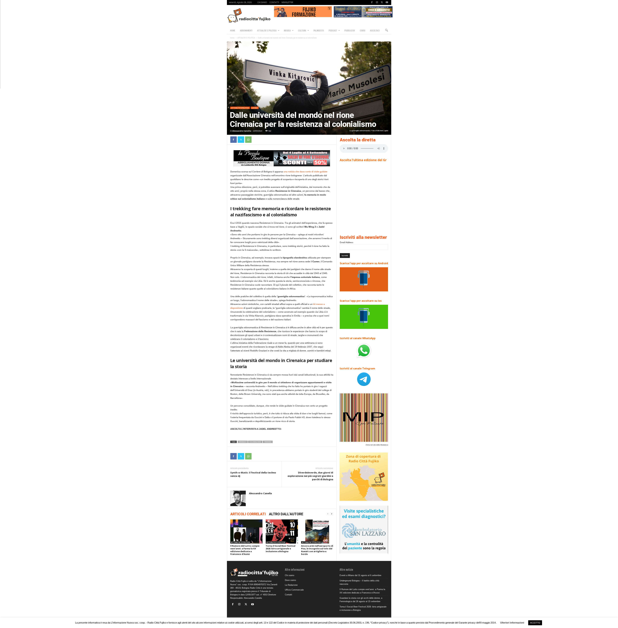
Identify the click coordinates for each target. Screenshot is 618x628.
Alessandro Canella (241, 131)
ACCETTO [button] (535, 623)
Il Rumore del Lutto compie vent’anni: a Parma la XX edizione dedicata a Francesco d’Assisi (244, 549)
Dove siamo (290, 580)
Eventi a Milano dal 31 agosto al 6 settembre (360, 575)
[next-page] (331, 514)
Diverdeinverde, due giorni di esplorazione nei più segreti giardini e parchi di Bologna (310, 476)
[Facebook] (372, 2)
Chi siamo (289, 575)
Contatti (288, 594)
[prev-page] (327, 514)
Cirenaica (243, 442)
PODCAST (333, 30)
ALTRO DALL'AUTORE (286, 514)
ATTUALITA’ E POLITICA (266, 30)
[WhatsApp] (248, 139)
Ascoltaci (374, 30)
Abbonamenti (246, 30)
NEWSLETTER (287, 2)
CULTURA (302, 30)
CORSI (362, 30)
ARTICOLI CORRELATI (248, 514)
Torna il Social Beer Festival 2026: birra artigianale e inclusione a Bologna (280, 548)
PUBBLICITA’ (349, 30)
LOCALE (255, 108)
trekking (268, 442)
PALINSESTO (319, 30)
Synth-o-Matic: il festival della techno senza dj (253, 474)
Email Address (346, 242)
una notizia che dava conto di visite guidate (305, 171)
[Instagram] (377, 2)
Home (232, 38)
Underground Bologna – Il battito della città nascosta (359, 582)
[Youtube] (387, 2)
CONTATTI (274, 2)
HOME (232, 30)
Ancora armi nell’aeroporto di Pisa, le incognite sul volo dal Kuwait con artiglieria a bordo (317, 549)
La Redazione (291, 585)
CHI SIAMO (262, 2)
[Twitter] (382, 2)
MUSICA (287, 30)
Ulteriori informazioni (512, 622)
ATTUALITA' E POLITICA (246, 38)
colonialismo (255, 442)
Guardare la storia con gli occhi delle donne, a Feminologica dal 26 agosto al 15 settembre (361, 600)
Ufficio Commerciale (294, 590)
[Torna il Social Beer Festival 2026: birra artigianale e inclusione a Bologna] (282, 531)
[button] (386, 30)
